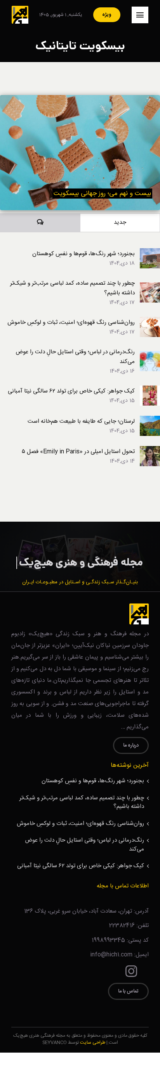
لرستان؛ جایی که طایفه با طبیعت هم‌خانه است (81, 421)
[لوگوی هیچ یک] (20, 9)
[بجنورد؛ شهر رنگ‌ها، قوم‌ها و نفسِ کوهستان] (150, 253)
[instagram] (131, 971)
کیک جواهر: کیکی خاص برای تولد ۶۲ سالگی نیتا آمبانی (71, 391)
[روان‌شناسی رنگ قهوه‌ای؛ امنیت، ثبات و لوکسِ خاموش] (150, 322)
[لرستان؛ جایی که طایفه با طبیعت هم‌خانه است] (150, 420)
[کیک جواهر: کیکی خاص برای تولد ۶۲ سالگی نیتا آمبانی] (150, 390)
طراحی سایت (92, 1042)
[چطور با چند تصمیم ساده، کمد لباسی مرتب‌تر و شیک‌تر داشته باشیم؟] (150, 287)
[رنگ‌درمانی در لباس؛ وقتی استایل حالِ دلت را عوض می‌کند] (150, 356)
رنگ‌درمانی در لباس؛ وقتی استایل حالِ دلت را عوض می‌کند (75, 357)
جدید (120, 222)
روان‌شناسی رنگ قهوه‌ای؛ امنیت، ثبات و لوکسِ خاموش (71, 322)
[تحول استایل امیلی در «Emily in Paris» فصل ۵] (150, 451)
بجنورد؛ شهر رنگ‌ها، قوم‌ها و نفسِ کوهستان (83, 254)
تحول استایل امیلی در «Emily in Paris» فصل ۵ (78, 451)
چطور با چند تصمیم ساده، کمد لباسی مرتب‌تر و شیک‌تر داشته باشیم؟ (72, 288)
